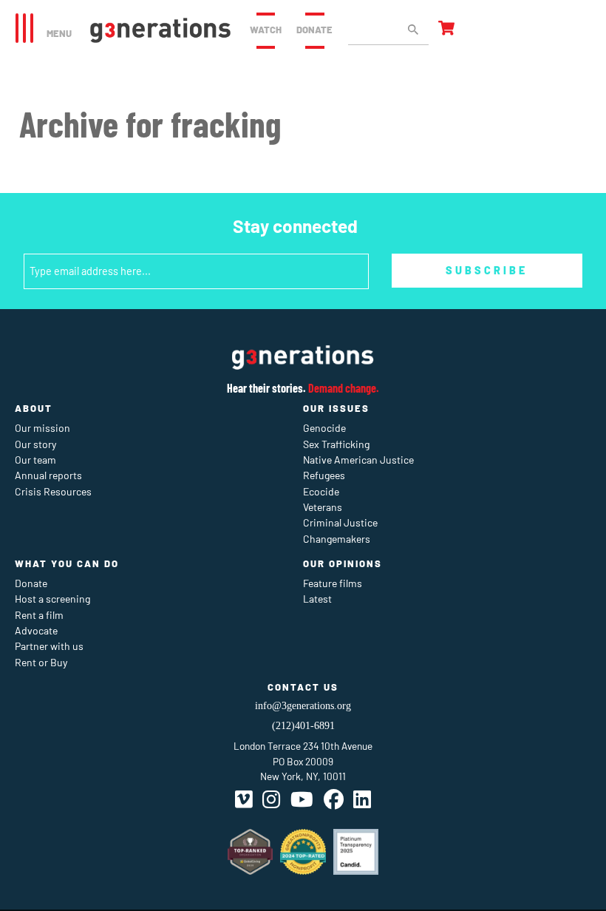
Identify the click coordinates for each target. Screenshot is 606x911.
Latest (317, 598)
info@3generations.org (303, 705)
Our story (35, 444)
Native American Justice (358, 459)
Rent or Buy (41, 662)
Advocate (36, 630)
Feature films (332, 583)
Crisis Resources (53, 491)
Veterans (322, 507)
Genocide (324, 427)
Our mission (42, 427)
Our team (35, 459)
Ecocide (321, 491)
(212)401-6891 (303, 725)
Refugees (324, 475)
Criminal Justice (340, 522)
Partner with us (49, 646)
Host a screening (52, 598)
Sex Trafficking (336, 444)
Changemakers (336, 538)
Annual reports (48, 475)
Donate (314, 29)
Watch (266, 29)
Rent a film (39, 615)
